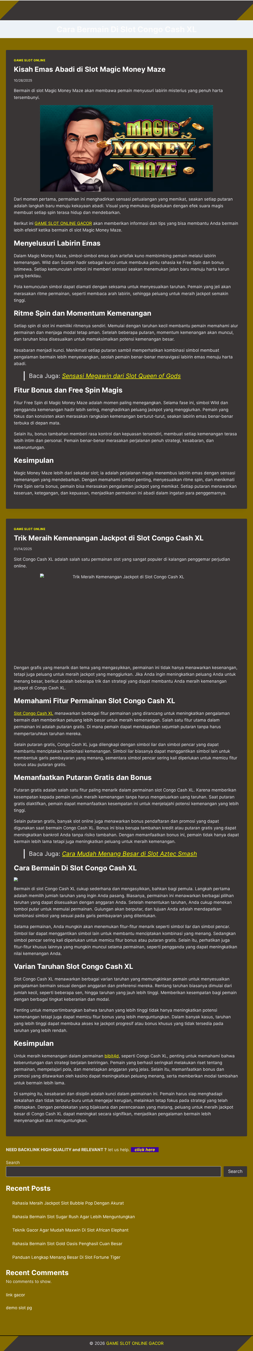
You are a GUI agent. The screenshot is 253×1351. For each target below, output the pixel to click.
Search (13, 1162)
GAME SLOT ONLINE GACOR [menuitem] (63, 223)
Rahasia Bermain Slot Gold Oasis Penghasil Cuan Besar (67, 1243)
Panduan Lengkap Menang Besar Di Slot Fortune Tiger (66, 1257)
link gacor (15, 1294)
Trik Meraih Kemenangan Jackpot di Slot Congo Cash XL (109, 538)
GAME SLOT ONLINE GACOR (135, 1343)
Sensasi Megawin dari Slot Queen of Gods (121, 375)
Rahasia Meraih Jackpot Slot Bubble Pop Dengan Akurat (68, 1203)
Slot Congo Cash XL (33, 713)
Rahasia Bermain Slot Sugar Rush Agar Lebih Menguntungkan (73, 1216)
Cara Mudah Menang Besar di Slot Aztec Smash (129, 853)
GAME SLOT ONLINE (29, 60)
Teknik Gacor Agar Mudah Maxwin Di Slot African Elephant (70, 1230)
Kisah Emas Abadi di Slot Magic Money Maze (90, 69)
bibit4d (112, 1055)
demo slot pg (19, 1307)
